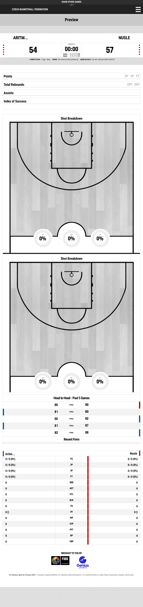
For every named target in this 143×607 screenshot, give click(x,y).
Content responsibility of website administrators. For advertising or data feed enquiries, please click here (85, 575)
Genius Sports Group (83, 562)
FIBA (60, 562)
